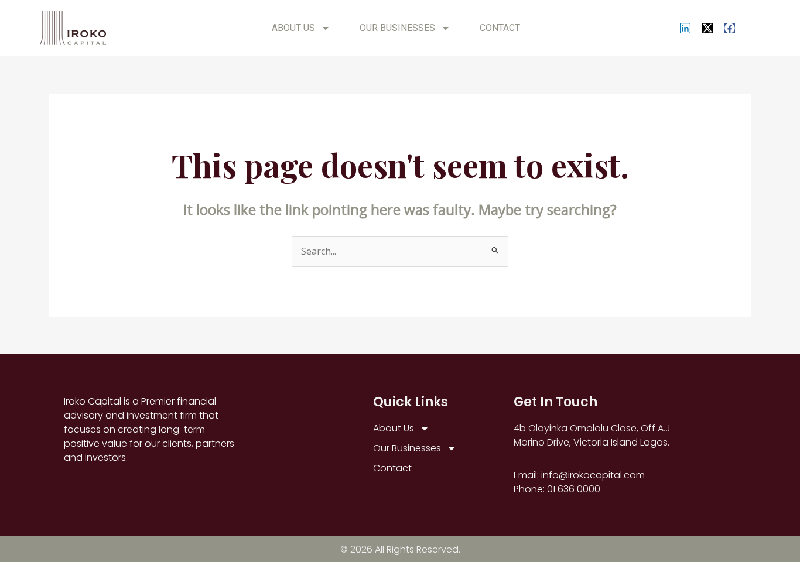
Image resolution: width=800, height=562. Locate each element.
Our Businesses (397, 27)
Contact (500, 27)
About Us (293, 27)
